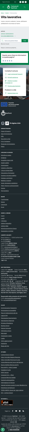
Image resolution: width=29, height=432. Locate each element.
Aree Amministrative (6, 134)
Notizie (3, 202)
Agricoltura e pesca (6, 155)
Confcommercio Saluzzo (7, 355)
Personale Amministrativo (8, 144)
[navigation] (3, 7)
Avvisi (2, 207)
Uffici (2, 136)
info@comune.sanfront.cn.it (12, 249)
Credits (3, 338)
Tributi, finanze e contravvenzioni (9, 186)
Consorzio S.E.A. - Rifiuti (7, 375)
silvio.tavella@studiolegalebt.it (13, 298)
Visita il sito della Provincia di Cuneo (10, 360)
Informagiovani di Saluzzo (8, 383)
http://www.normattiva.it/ (8, 388)
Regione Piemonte (6, 2)
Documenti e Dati (5, 139)
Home (2, 13)
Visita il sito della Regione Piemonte (10, 357)
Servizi (7, 13)
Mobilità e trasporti (6, 181)
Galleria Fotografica (6, 223)
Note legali (4, 333)
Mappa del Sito (5, 346)
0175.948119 (6, 239)
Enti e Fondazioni (5, 141)
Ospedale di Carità (6, 370)
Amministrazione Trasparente (9, 308)
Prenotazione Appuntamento (9, 318)
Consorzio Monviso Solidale (8, 377)
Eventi (2, 216)
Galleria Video (4, 226)
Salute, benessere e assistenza (9, 183)
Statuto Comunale (6, 328)
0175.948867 (7, 241)
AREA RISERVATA (14, 430)
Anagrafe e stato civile (7, 160)
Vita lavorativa (5, 191)
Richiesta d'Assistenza (7, 323)
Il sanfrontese (4, 199)
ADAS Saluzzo (5, 372)
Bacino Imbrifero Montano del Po (10, 365)
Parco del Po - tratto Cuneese (9, 367)
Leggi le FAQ (4, 315)
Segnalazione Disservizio (7, 321)
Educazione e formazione (7, 173)
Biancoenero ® (15, 426)
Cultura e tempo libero (7, 170)
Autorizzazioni (4, 165)
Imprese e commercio (6, 178)
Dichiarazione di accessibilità (8, 310)
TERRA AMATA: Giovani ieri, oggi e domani (12, 390)
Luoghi (3, 218)
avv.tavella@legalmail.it (9, 300)
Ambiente (3, 158)
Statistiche (4, 343)
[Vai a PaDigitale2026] (11, 123)
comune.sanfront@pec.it (11, 247)
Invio (24, 41)
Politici (2, 146)
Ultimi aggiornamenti (6, 341)
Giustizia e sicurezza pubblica (8, 175)
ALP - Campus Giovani (7, 393)
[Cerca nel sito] (25, 7)
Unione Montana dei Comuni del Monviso (12, 362)
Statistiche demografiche (7, 380)
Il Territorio (4, 221)
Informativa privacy (6, 331)
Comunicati (4, 204)
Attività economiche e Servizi (9, 228)
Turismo (3, 188)
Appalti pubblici (5, 163)
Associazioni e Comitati (7, 231)
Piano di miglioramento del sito (9, 313)
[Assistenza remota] (16, 422)
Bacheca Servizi (5, 326)
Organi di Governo (6, 131)
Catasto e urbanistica (6, 168)
